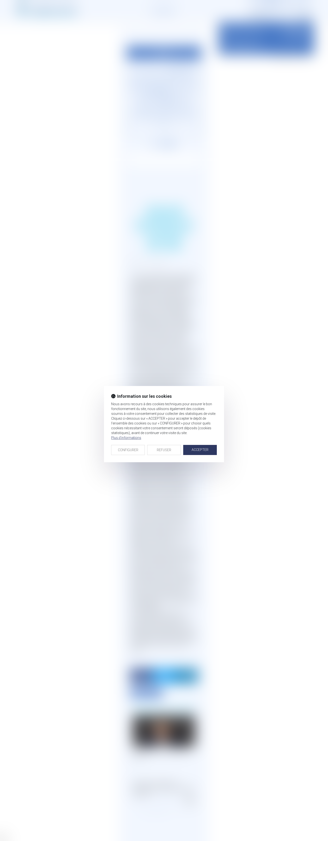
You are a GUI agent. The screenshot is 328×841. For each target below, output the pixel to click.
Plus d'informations (126, 438)
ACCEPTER (200, 450)
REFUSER (164, 450)
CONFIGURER (128, 450)
